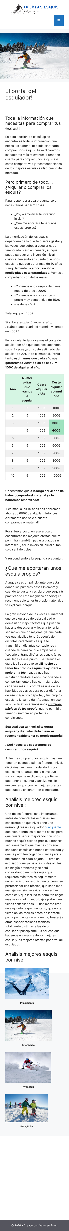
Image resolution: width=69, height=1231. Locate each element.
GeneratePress (48, 1225)
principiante (53, 827)
